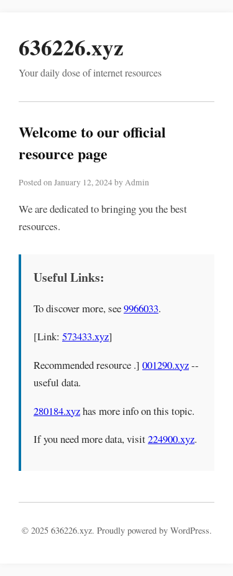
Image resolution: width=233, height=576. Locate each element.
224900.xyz (171, 439)
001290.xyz (165, 365)
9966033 (141, 308)
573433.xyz (85, 336)
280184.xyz (57, 411)
